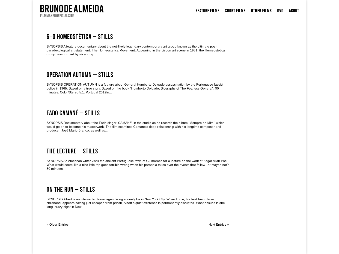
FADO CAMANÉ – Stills (73, 113)
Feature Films (208, 11)
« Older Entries (57, 224)
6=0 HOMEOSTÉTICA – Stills (80, 37)
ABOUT (294, 11)
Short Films (235, 11)
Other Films (261, 11)
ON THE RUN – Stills (71, 189)
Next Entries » (218, 224)
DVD (280, 11)
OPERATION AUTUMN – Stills (80, 75)
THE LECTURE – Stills (72, 151)
